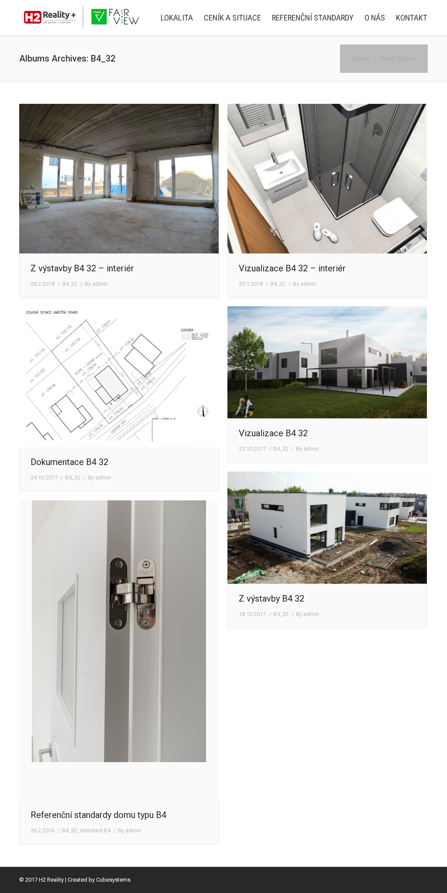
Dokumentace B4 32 (69, 462)
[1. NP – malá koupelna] (327, 178)
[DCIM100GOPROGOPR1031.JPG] (119, 178)
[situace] (119, 376)
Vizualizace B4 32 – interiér (292, 268)
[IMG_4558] (327, 528)
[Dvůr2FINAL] (327, 362)
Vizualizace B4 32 (273, 433)
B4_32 (69, 284)
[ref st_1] (119, 650)
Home (361, 58)
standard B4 (95, 830)
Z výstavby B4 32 (271, 598)
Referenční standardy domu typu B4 (98, 815)
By (96, 284)
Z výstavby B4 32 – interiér (82, 268)
